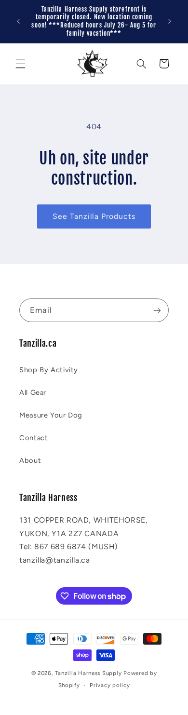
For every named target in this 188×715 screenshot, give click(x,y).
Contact (33, 437)
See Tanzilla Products (94, 216)
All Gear (32, 392)
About (30, 460)
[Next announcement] (169, 21)
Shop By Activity (48, 369)
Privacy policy (110, 685)
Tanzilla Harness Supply (88, 673)
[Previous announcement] (18, 21)
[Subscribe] (157, 310)
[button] (20, 64)
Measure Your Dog (50, 415)
